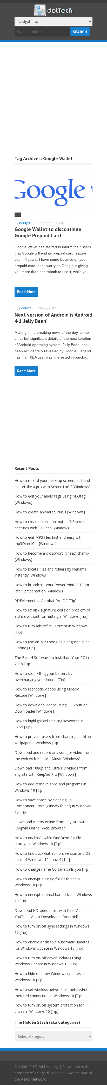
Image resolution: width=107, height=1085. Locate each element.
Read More (26, 291)
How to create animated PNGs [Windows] (50, 512)
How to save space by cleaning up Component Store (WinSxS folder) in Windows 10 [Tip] (53, 806)
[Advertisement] (53, 98)
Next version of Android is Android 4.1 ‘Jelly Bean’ (53, 317)
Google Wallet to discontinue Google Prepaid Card (48, 232)
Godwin (25, 308)
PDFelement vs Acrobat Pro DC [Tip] (45, 600)
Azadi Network (33, 1079)
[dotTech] (53, 13)
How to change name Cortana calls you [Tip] (52, 869)
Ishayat (25, 222)
